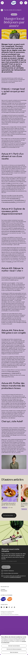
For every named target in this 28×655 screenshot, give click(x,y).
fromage (9, 261)
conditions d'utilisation (15, 577)
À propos (3, 589)
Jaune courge (14, 371)
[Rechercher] (25, 2)
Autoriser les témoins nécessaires (14, 649)
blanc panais (4, 375)
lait (17, 252)
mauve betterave (5, 373)
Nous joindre (4, 590)
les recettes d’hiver (19, 200)
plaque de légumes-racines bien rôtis (16, 185)
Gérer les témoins (14, 652)
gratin (8, 183)
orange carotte (15, 373)
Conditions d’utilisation (6, 613)
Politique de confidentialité (7, 611)
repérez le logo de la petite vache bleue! (11, 224)
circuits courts (17, 228)
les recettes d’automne (7, 200)
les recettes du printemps (9, 202)
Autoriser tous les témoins (14, 645)
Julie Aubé (9, 106)
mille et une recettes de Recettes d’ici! (10, 166)
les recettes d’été (14, 198)
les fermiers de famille (15, 231)
